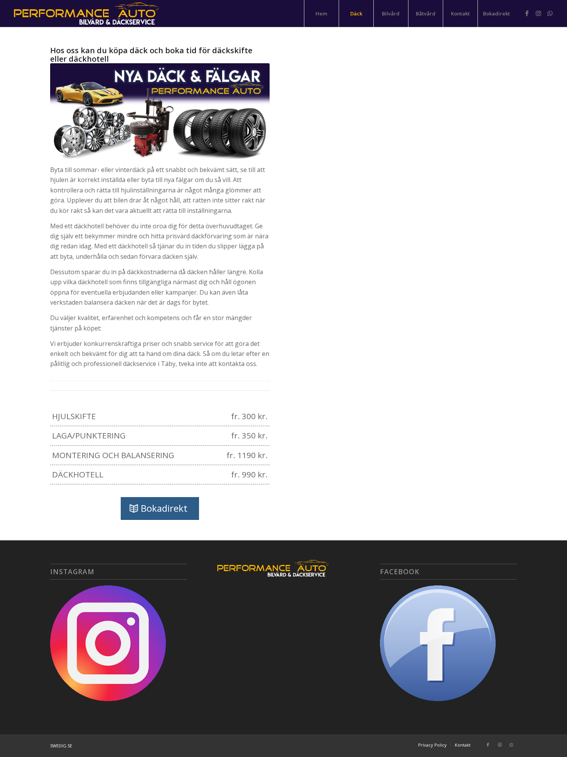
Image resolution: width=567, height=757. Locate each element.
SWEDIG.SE (61, 746)
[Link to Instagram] (538, 13)
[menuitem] (321, 13)
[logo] (86, 13)
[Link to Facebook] (527, 13)
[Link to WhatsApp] (550, 13)
